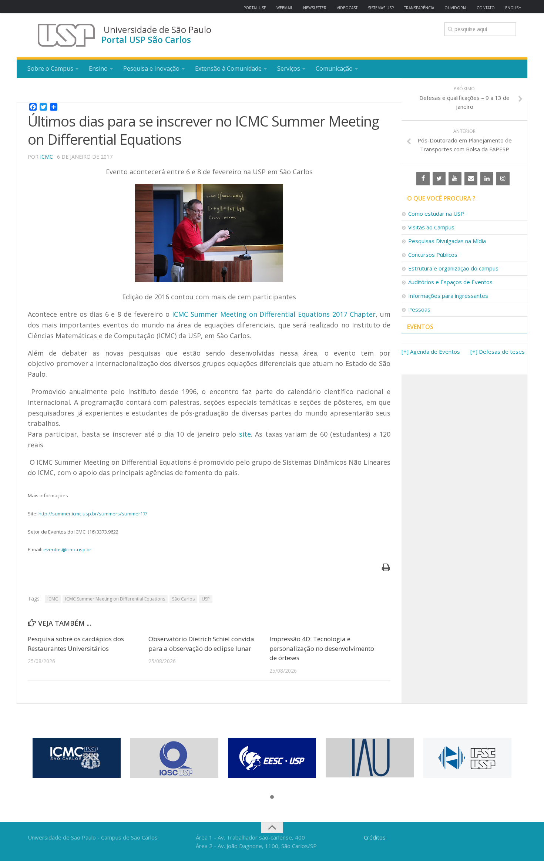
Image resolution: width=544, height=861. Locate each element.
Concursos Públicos (432, 254)
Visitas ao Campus (431, 227)
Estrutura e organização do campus (453, 268)
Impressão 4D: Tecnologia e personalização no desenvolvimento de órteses (321, 648)
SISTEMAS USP (381, 7)
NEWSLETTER (314, 7)
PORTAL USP (255, 7)
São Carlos (183, 599)
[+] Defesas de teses (497, 351)
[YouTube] (455, 178)
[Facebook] (422, 178)
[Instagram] (502, 178)
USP (206, 599)
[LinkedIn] (486, 178)
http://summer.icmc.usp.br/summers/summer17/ (92, 513)
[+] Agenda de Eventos (431, 351)
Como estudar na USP (436, 213)
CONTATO (486, 7)
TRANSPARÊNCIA (419, 7)
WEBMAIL (284, 7)
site (245, 434)
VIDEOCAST (347, 7)
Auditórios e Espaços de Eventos (450, 282)
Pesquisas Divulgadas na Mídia (447, 241)
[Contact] (470, 178)
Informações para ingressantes (448, 295)
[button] (272, 797)
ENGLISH (513, 7)
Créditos (375, 837)
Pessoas (419, 309)
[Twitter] (439, 178)
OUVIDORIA (455, 7)
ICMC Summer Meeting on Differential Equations (115, 599)
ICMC (46, 156)
